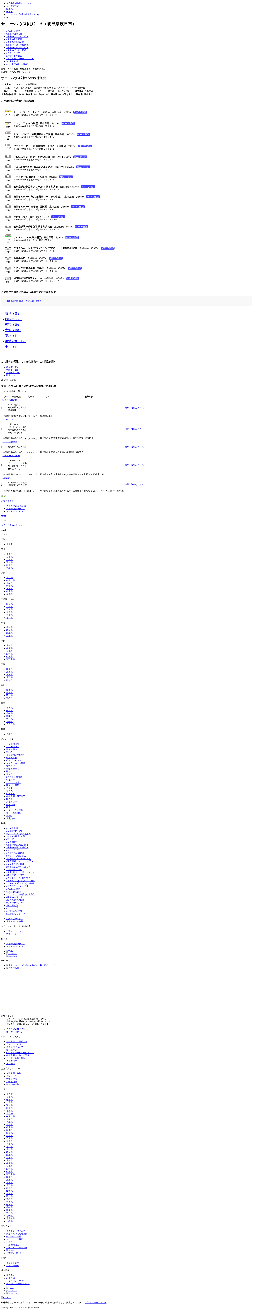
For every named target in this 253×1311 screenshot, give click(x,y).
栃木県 (9, 591)
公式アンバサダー (14, 1253)
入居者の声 (11, 1061)
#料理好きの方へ (14, 869)
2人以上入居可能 (14, 777)
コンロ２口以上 (13, 782)
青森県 (9, 554)
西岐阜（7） (13, 319)
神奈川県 (10, 580)
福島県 (9, 568)
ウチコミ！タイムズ (15, 1231)
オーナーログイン (14, 511)
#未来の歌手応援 (14, 39)
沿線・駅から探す (14, 919)
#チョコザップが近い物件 (18, 878)
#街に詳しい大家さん (16, 856)
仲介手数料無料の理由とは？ (20, 1052)
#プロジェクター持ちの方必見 (20, 894)
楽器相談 (10, 804)
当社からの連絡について (18, 1283)
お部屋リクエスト (14, 931)
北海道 (9, 544)
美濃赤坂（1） (15, 341)
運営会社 (10, 1275)
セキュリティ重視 (14, 810)
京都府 (9, 651)
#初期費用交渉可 (14, 831)
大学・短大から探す (15, 921)
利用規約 (10, 1278)
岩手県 (9, 557)
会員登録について (14, 1047)
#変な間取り (12, 842)
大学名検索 (11, 1079)
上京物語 (10, 1064)
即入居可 (10, 799)
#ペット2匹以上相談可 (16, 836)
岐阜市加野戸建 (10, 400)
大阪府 (9, 645)
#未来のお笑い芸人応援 (17, 47)
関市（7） (11, 375)
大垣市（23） (12, 370)
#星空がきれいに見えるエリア (20, 872)
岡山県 (9, 669)
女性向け (10, 766)
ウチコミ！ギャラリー (16, 1247)
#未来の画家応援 (14, 34)
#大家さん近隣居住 (15, 853)
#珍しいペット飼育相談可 (18, 834)
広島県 (9, 672)
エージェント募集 (14, 1239)
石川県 (9, 609)
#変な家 (10, 839)
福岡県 (9, 708)
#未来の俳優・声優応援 (17, 45)
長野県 (9, 607)
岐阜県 (9, 9)
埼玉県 (9, 586)
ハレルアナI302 (10, 442)
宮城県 (9, 562)
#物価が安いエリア (15, 875)
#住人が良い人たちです (17, 886)
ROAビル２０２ (10, 419)
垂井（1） (12, 346)
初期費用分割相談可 (15, 755)
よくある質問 (12, 1263)
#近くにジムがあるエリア (18, 867)
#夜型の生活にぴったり (17, 897)
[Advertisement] (126, 992)
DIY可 (9, 816)
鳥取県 (9, 677)
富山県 (9, 615)
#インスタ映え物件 (15, 864)
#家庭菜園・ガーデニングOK (20, 58)
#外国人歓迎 (12, 61)
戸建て (9, 788)
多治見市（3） (13, 372)
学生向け (10, 780)
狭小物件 (10, 818)
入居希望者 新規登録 (16, 506)
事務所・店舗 (12, 785)
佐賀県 (9, 710)
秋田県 (9, 559)
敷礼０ (9, 752)
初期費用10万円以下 (15, 796)
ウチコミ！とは (13, 1044)
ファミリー (11, 774)
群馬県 (9, 594)
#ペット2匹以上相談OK (17, 64)
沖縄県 (9, 734)
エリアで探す (12, 6)
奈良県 (9, 656)
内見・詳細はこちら (134, 408)
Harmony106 (8, 478)
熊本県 (9, 716)
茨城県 (9, 588)
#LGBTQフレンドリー (16, 914)
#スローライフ (13, 53)
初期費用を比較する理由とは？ (21, 1055)
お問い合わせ (12, 1265)
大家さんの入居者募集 (16, 1234)
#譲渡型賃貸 (12, 905)
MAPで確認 (80, 112)
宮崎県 (9, 721)
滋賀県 (9, 654)
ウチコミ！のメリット (11, 525)
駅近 (8, 771)
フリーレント (12, 746)
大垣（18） (13, 330)
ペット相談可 (12, 744)
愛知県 (9, 627)
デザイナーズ (12, 769)
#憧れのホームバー (15, 903)
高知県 (9, 695)
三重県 (9, 636)
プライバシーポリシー (16, 1281)
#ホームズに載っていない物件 (20, 881)
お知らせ (10, 1242)
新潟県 (9, 612)
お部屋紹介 (11, 1082)
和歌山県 (10, 659)
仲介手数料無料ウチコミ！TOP (21, 3)
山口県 (9, 680)
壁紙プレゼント (13, 760)
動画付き (10, 793)
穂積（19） (13, 324)
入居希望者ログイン (15, 509)
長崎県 (9, 713)
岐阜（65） (13, 313)
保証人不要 (11, 758)
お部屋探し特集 (13, 1073)
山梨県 (9, 604)
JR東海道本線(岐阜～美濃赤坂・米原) (23, 301)
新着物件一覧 (12, 1084)
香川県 (9, 692)
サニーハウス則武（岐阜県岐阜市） (23, 14)
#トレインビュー (14, 908)
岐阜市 (9, 12)
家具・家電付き (13, 813)
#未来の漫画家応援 (15, 42)
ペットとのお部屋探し (16, 1058)
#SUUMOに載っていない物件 (20, 883)
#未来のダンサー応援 (16, 50)
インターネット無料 (15, 763)
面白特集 (10, 1250)
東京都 (9, 577)
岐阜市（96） (12, 367)
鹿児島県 (10, 724)
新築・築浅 (11, 749)
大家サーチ (11, 934)
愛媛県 (9, 690)
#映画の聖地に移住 (15, 900)
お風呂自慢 (11, 802)
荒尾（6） (12, 335)
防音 (8, 807)
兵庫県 (9, 648)
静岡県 (9, 630)
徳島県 (9, 698)
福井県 (9, 618)
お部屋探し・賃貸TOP (16, 1041)
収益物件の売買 (13, 1236)
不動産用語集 (12, 1245)
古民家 (9, 791)
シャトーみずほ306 (11, 455)
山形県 (9, 565)
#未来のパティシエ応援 (17, 36)
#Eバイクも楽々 (13, 892)
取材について (12, 1050)
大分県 (9, 719)
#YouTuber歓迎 (13, 31)
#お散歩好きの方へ (15, 56)
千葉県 (9, 583)
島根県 (9, 674)
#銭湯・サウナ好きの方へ (18, 858)
